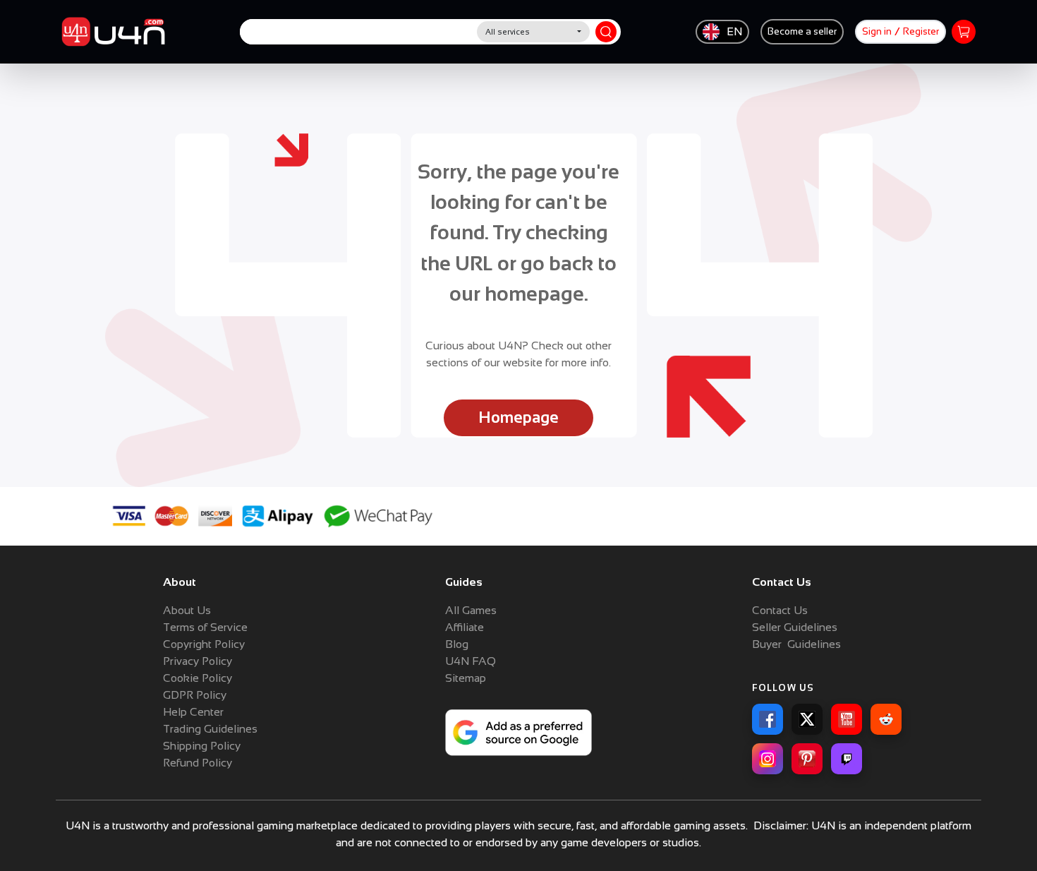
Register (921, 31)
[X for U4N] (807, 719)
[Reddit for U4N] (886, 719)
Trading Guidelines (210, 729)
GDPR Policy (194, 695)
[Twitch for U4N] (846, 758)
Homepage (518, 417)
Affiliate (464, 627)
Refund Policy (197, 763)
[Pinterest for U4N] (807, 758)
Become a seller (802, 31)
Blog (456, 644)
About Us (187, 610)
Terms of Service (205, 627)
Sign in (877, 31)
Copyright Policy (204, 644)
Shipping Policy (202, 746)
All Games (471, 610)
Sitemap (465, 678)
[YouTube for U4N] (846, 719)
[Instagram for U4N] (767, 758)
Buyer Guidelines (796, 644)
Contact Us (780, 610)
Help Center (193, 712)
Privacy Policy (197, 661)
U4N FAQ (470, 661)
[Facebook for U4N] (767, 719)
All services (507, 32)
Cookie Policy (197, 678)
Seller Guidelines (794, 627)
